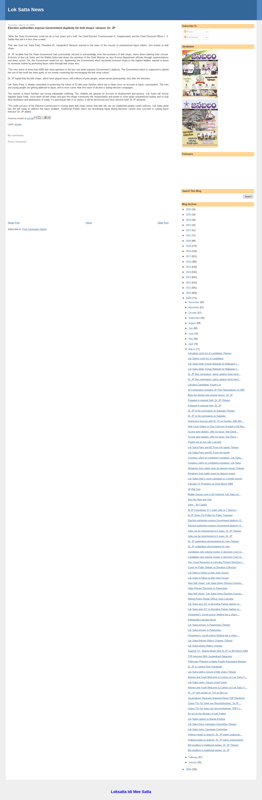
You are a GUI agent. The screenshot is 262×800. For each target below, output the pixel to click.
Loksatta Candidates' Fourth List (204, 384)
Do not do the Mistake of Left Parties (207, 713)
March (192, 349)
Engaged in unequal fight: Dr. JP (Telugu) (209, 400)
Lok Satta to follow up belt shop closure (208, 572)
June (191, 333)
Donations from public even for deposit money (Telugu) (216, 468)
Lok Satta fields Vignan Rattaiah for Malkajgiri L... (213, 363)
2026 (189, 209)
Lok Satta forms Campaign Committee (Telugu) (212, 724)
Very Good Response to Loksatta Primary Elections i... (216, 562)
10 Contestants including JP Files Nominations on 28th (216, 390)
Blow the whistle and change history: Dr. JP (210, 395)
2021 (189, 235)
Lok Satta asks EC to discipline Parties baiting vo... (214, 604)
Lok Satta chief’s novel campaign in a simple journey (215, 478)
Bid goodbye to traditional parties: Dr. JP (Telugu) (213, 745)
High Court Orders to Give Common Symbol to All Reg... (217, 426)
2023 (189, 225)
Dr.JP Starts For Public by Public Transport (210, 515)
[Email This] (35, 117)
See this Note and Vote (200, 499)
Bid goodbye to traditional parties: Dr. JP (209, 750)
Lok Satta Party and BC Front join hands (209, 452)
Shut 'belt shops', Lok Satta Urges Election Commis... (215, 583)
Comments (192, 37)
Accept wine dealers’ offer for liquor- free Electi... (213, 431)
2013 (189, 277)
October (193, 312)
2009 (189, 298)
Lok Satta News (26, 9)
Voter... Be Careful (197, 504)
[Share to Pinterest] (49, 117)
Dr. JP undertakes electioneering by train (209, 546)
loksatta (18, 124)
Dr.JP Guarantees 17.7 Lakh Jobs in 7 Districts (212, 510)
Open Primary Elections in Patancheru (207, 588)
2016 (189, 261)
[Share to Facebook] (46, 117)
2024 (189, 220)
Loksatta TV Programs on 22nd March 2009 (210, 483)
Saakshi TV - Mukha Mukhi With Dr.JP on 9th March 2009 (218, 651)
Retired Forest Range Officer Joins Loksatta (210, 599)
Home (89, 222)
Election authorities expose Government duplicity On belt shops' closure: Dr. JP (61, 27)
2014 (189, 272)
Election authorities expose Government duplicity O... (215, 520)
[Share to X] (42, 117)
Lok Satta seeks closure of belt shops (207, 682)
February (193, 757)
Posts (189, 31)
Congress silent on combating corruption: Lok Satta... (215, 457)
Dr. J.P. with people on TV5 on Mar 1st (208, 692)
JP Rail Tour (194, 489)
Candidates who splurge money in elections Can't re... (215, 552)
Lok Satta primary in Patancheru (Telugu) (209, 625)
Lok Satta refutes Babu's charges (205, 645)
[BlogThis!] (39, 117)
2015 (189, 267)
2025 (189, 214)
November (194, 307)
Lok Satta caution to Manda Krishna (206, 719)
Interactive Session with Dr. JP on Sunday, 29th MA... (216, 421)
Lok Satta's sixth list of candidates (206, 358)
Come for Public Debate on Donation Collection (212, 567)
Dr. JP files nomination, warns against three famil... (214, 374)
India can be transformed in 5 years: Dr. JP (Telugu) (214, 531)
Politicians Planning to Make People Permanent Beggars (217, 661)
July (191, 328)
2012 (189, 282)
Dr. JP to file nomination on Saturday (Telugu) (211, 410)
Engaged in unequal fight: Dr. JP (204, 405)
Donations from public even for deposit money (211, 473)
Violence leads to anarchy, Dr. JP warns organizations (215, 740)
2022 (189, 230)
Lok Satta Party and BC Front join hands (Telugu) (213, 447)
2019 (189, 246)
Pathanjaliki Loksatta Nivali (202, 619)
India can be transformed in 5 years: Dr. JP (210, 536)
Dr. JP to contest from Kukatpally (205, 666)
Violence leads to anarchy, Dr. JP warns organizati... (215, 734)
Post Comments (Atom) (34, 229)
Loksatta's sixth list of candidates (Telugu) (209, 353)
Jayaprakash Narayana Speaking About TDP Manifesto (216, 698)
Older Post (163, 222)
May (191, 339)
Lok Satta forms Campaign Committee (207, 729)
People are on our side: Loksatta (204, 442)
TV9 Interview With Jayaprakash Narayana (210, 656)
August (193, 323)
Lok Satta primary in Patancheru (204, 630)
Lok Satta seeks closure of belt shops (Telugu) (212, 672)
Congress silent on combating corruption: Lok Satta (214, 463)
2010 (189, 293)
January (193, 762)
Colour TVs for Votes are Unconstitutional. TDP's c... (215, 708)
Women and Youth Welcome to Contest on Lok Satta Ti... (217, 677)
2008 (189, 769)
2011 (189, 287)
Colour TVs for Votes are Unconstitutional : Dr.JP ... (214, 703)
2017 (189, 256)
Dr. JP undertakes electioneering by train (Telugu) (213, 541)
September (195, 318)
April (191, 344)
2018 (189, 251)
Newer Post (14, 222)
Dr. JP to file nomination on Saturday (207, 416)
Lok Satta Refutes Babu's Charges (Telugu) (210, 640)
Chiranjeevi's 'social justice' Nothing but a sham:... (214, 614)
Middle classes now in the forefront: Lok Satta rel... (214, 494)
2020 (189, 240)
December (194, 302)
